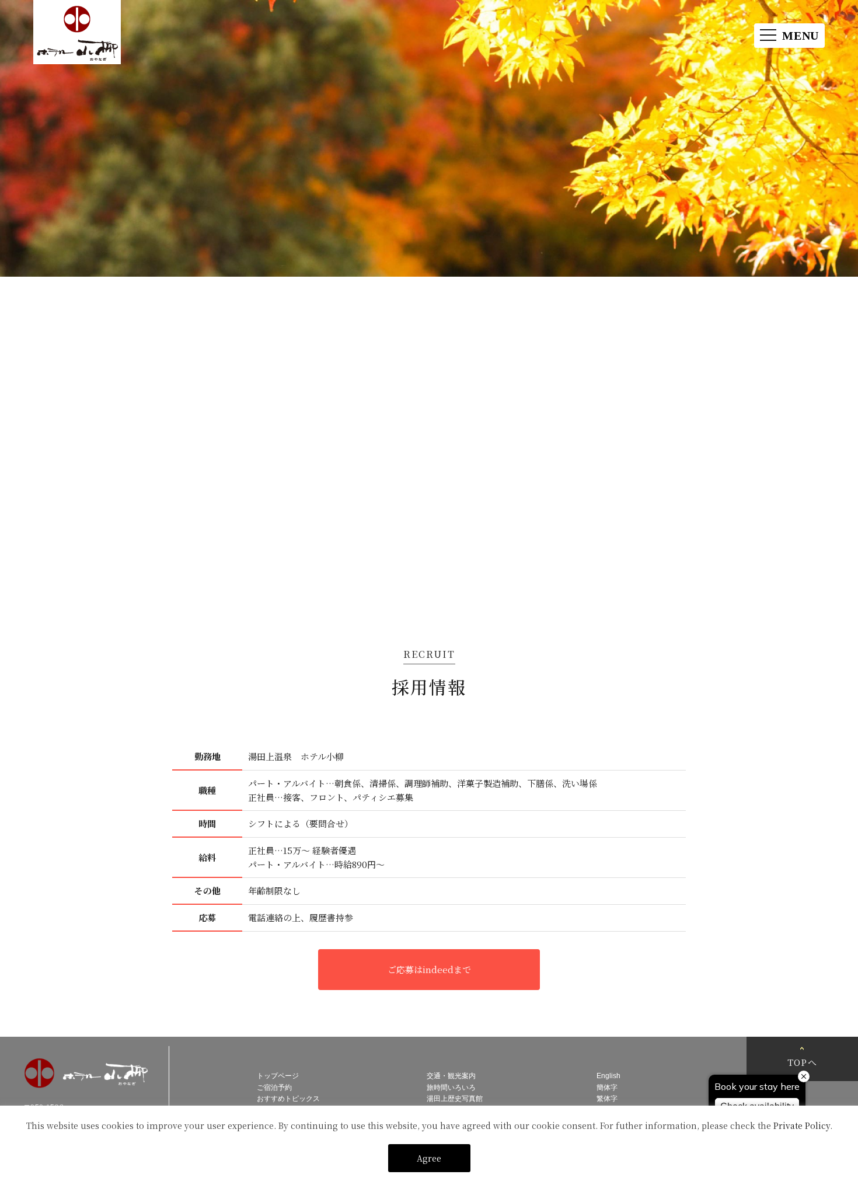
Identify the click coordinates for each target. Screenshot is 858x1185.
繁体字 (607, 1099)
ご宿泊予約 (274, 1087)
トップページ (278, 1076)
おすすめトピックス (288, 1099)
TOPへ (802, 1062)
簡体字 (607, 1087)
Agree (429, 1158)
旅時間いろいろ (451, 1087)
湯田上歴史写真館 (455, 1099)
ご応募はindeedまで (429, 969)
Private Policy (801, 1125)
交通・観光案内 (451, 1076)
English (608, 1076)
